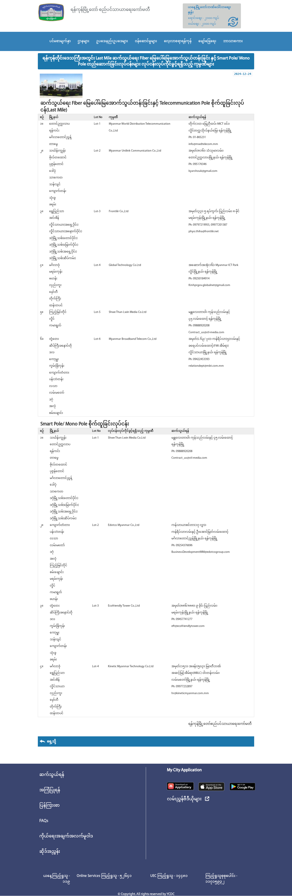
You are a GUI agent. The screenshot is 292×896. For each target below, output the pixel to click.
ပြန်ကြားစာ (49, 805)
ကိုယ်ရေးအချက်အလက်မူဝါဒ (66, 836)
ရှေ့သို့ (51, 741)
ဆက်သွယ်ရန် (51, 775)
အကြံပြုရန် (49, 790)
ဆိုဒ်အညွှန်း (49, 851)
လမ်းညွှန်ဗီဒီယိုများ (184, 799)
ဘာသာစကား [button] (233, 41)
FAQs (43, 821)
